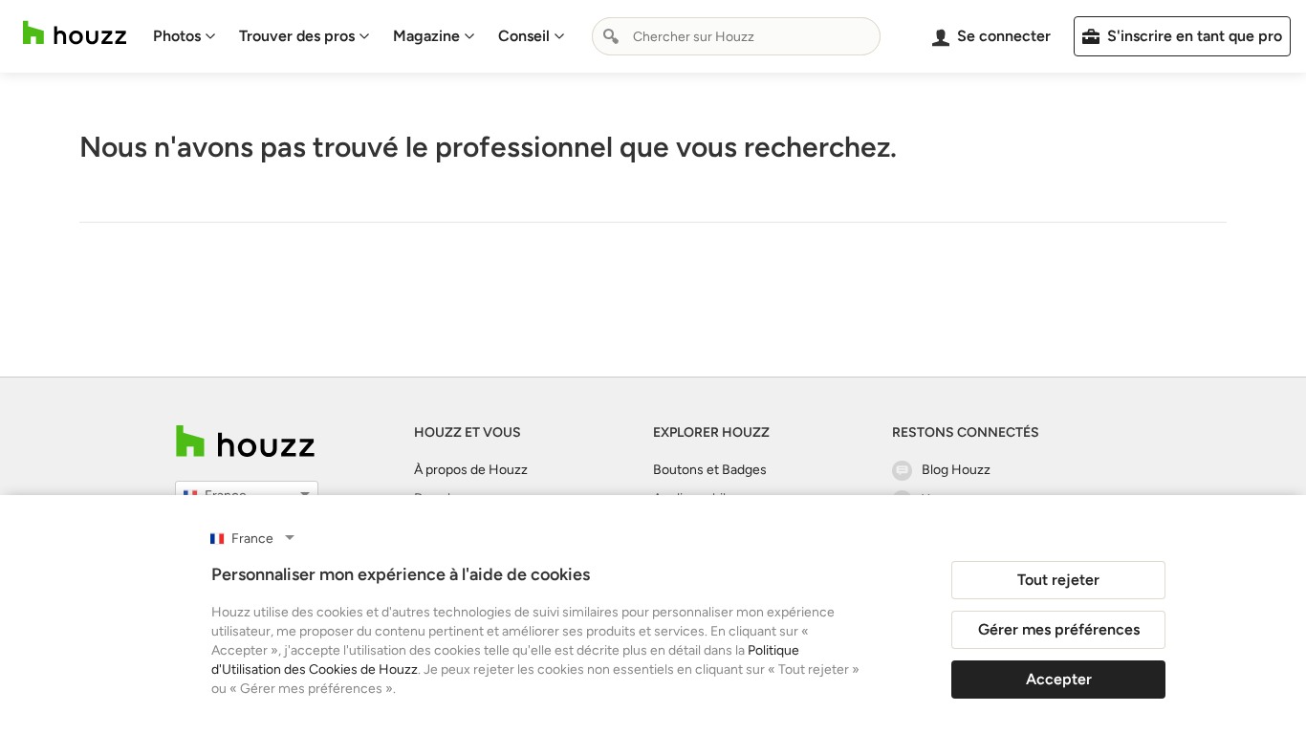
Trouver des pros (297, 36)
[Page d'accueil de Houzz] (245, 441)
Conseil (524, 36)
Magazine (426, 36)
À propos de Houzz (471, 470)
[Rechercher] (611, 36)
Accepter (1059, 679)
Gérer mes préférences (1059, 629)
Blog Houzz (956, 470)
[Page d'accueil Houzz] (74, 32)
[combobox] (736, 36)
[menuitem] (184, 36)
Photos (177, 36)
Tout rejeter (1058, 580)
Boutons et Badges (710, 470)
